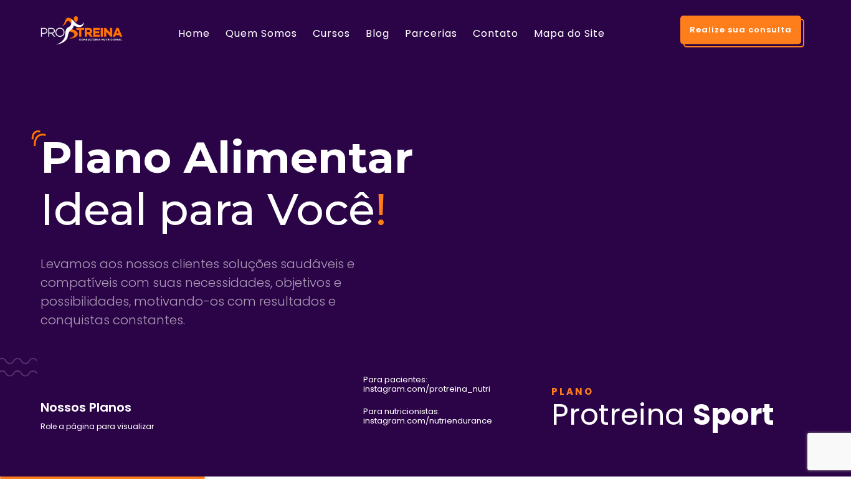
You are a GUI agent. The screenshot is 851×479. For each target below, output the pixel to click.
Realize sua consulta (741, 30)
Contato (495, 33)
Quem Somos (261, 33)
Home (194, 33)
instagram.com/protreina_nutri (426, 384)
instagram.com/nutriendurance (427, 416)
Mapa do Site (569, 33)
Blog (377, 33)
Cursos (331, 33)
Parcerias (431, 33)
